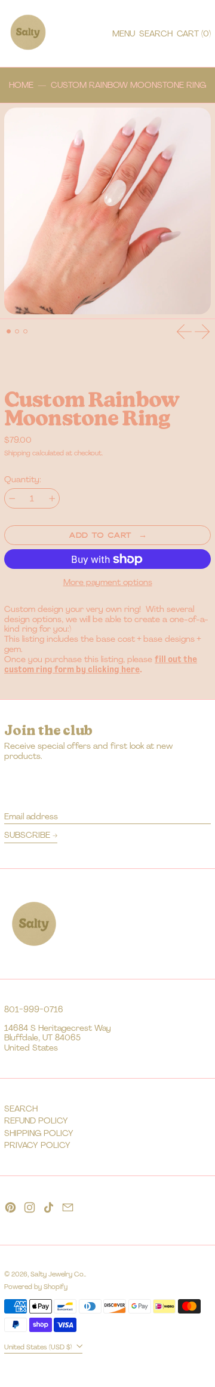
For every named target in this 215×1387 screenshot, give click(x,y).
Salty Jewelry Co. (57, 1274)
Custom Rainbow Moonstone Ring (128, 85)
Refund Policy (36, 1120)
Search (21, 1108)
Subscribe (27, 834)
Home (21, 85)
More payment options (107, 582)
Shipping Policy (38, 1133)
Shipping (17, 453)
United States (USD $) (39, 1346)
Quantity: (22, 479)
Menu (123, 33)
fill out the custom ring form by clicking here (100, 664)
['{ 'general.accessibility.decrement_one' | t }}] (12, 498)
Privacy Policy (37, 1145)
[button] (156, 33)
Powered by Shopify (35, 1286)
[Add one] (52, 498)
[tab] (9, 331)
